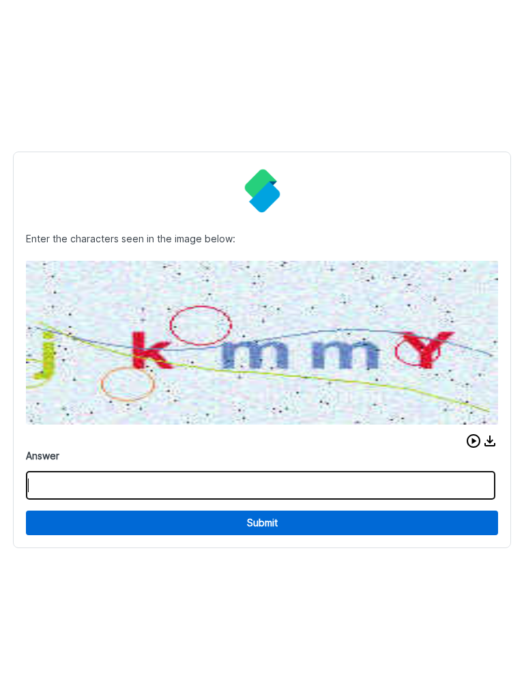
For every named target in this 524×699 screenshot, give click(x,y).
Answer (42, 455)
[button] (473, 441)
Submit (262, 522)
